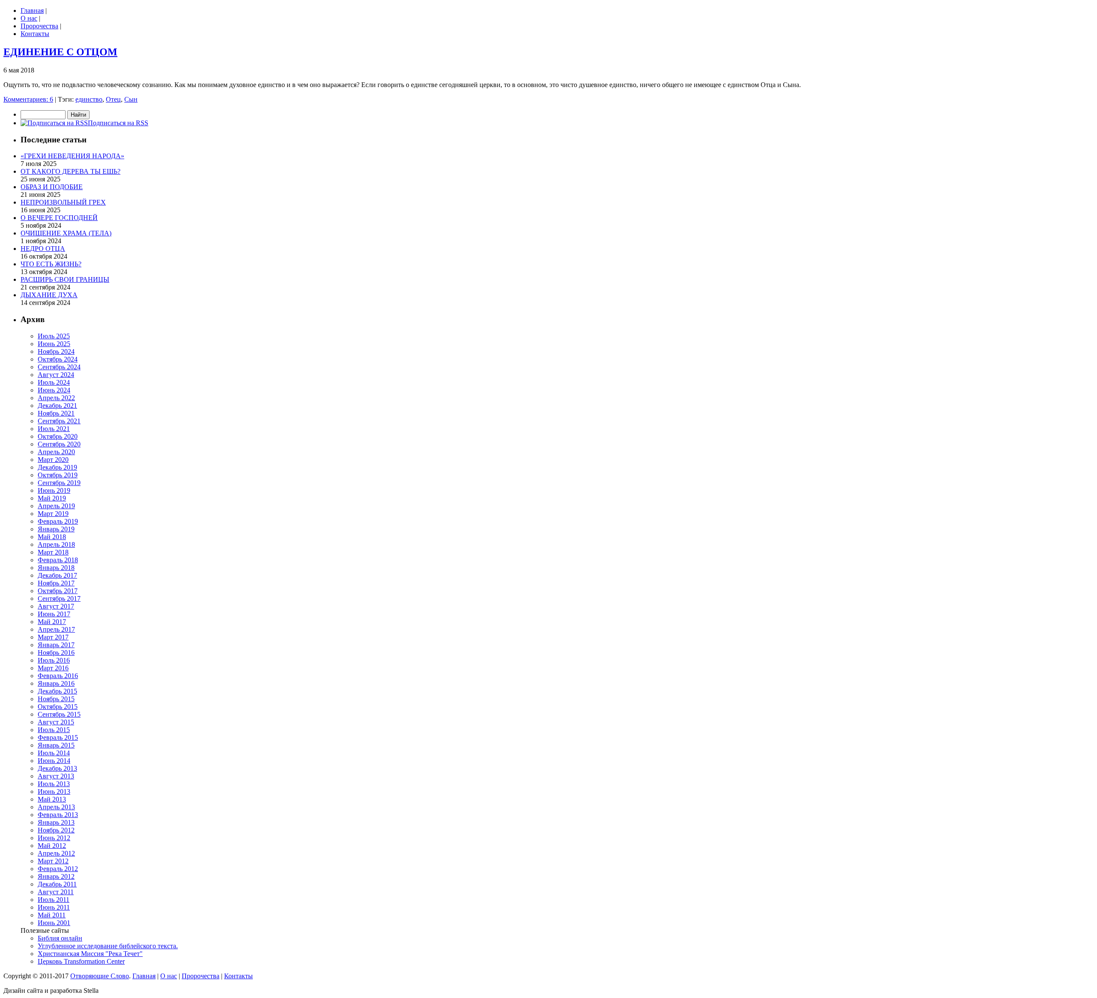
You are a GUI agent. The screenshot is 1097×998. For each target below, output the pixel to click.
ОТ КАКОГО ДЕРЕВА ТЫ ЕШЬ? (70, 171)
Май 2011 (52, 915)
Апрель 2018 (56, 544)
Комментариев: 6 (28, 99)
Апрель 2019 (56, 506)
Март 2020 (53, 459)
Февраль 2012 (58, 868)
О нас (29, 18)
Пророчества (39, 26)
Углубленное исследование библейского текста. (108, 946)
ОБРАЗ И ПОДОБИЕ (52, 186)
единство (88, 99)
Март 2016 (53, 668)
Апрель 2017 (56, 629)
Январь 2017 (56, 644)
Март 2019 (53, 513)
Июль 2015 (54, 729)
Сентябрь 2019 (59, 482)
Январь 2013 (56, 822)
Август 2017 (56, 606)
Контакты (35, 33)
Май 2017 (52, 621)
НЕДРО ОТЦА (43, 248)
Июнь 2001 (54, 922)
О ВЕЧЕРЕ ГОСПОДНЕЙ (59, 217)
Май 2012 (52, 845)
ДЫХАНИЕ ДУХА (49, 294)
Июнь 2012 (54, 837)
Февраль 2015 (58, 737)
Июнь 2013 (54, 791)
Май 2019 (52, 498)
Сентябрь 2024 (59, 367)
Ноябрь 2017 (56, 583)
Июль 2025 (54, 336)
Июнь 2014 (54, 760)
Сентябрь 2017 (59, 598)
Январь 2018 (56, 567)
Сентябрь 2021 (59, 421)
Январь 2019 (56, 529)
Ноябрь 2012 (56, 830)
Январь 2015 (56, 745)
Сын (131, 99)
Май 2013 (52, 799)
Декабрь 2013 (57, 768)
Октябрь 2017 (58, 590)
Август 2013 (56, 776)
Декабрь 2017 (57, 575)
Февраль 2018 (58, 560)
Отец (113, 99)
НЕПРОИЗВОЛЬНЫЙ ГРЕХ (63, 202)
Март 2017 (53, 637)
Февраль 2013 (58, 814)
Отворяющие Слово (99, 976)
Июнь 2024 (54, 390)
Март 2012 (53, 861)
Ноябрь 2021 (56, 413)
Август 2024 (56, 374)
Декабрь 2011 (57, 884)
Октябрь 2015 (58, 706)
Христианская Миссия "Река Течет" (90, 953)
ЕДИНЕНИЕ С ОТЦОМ (60, 51)
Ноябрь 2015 (56, 699)
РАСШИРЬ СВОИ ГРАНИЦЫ (65, 279)
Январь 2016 (56, 683)
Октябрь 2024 (58, 359)
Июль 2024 (54, 382)
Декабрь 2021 (57, 405)
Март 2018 (53, 552)
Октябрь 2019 (58, 475)
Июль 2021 (54, 428)
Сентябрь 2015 (59, 714)
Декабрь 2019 (57, 467)
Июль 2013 (54, 783)
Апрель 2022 (56, 397)
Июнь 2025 (54, 343)
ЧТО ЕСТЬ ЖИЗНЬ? (51, 264)
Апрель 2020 (56, 451)
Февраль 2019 (58, 521)
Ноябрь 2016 (56, 652)
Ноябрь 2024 (56, 351)
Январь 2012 (56, 876)
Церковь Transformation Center (81, 961)
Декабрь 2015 (57, 691)
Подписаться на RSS (118, 123)
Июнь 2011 (54, 907)
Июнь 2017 (54, 614)
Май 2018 (52, 536)
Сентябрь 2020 (59, 444)
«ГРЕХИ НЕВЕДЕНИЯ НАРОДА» (72, 156)
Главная (32, 10)
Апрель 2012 (56, 853)
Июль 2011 (53, 899)
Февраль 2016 (58, 675)
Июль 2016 (54, 660)
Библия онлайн (60, 938)
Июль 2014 (54, 753)
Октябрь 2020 (58, 436)
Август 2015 (56, 722)
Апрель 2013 (56, 807)
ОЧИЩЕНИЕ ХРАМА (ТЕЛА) (66, 233)
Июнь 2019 (54, 490)
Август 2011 (56, 891)
